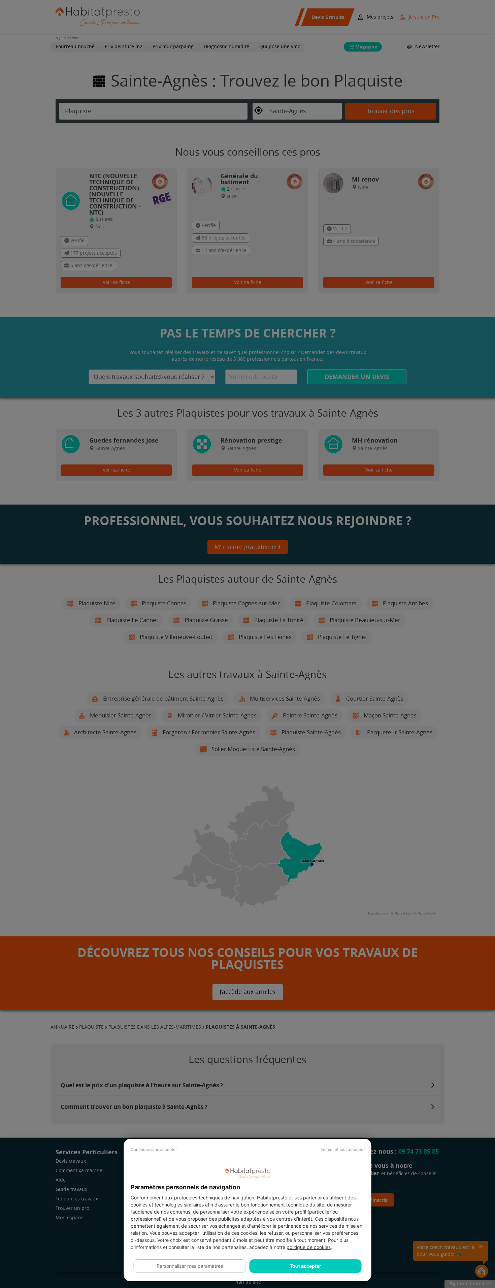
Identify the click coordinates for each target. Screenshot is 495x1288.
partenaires (315, 1197)
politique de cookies (309, 1247)
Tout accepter (305, 1266)
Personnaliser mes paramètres (190, 1266)
